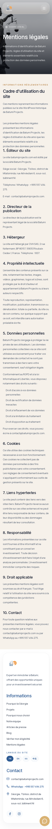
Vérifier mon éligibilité (18, 738)
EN (18, 758)
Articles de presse (16, 727)
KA (26, 758)
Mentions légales (15, 744)
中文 (35, 758)
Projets (10, 709)
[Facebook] (9, 813)
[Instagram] (19, 813)
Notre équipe (13, 721)
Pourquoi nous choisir (18, 715)
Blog (8, 733)
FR (10, 758)
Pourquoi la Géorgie (17, 703)
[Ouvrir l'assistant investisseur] (45, 821)
